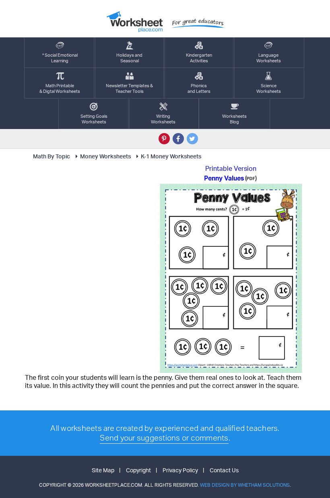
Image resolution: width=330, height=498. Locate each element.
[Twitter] (192, 138)
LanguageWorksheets (268, 58)
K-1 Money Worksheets (171, 156)
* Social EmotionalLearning (60, 58)
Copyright (138, 470)
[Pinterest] (164, 138)
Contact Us (224, 470)
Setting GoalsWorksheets (93, 119)
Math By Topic (51, 156)
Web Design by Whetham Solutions (245, 485)
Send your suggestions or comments (164, 438)
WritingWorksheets (163, 119)
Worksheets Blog (234, 119)
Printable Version (230, 168)
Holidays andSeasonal (129, 58)
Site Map (103, 470)
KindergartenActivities (199, 58)
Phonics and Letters (199, 88)
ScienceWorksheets (268, 88)
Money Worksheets (105, 156)
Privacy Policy (180, 470)
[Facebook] (178, 138)
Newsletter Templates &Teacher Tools (129, 88)
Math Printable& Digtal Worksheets (59, 88)
